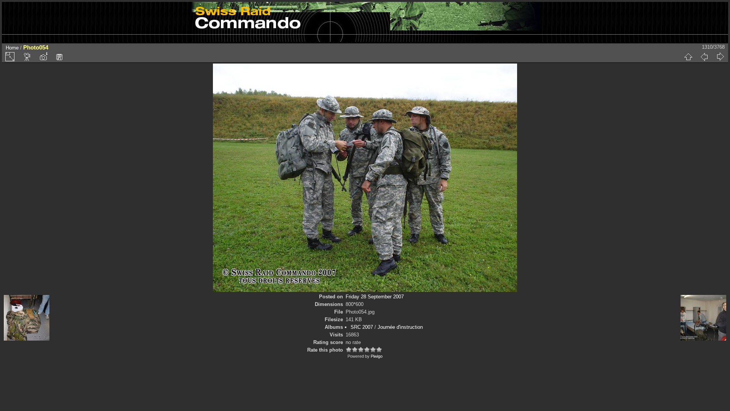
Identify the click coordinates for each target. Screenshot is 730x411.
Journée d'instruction (400, 327)
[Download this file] (59, 57)
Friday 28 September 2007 (375, 296)
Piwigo (376, 356)
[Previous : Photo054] (704, 57)
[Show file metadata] (43, 57)
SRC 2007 (362, 327)
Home (12, 48)
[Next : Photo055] (720, 57)
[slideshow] (27, 57)
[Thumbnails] (688, 57)
